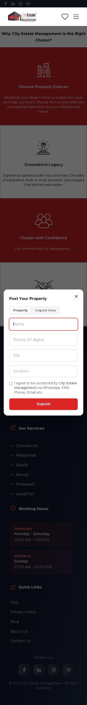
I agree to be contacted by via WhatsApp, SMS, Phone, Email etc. (45, 387)
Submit (43, 404)
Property (20, 310)
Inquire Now (45, 310)
